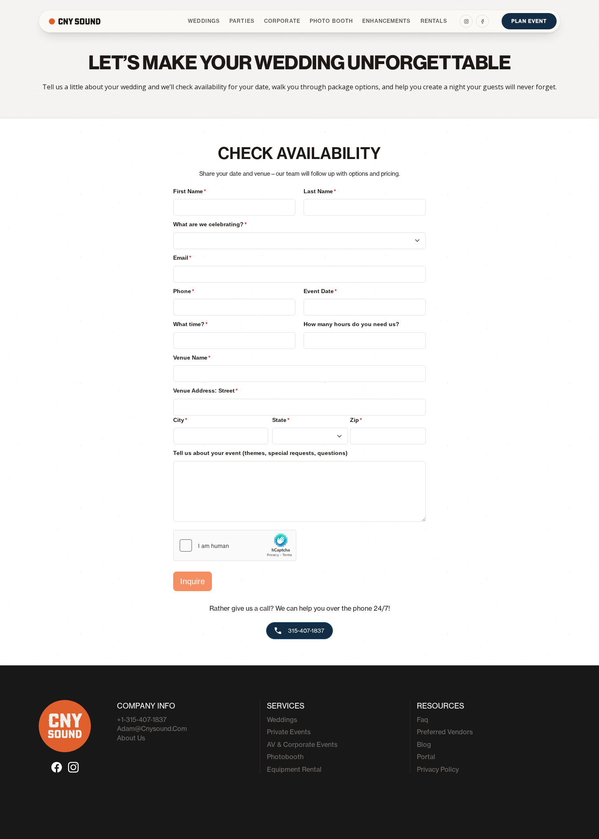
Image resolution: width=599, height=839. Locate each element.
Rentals (434, 21)
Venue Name (191, 357)
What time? (190, 324)
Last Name (320, 191)
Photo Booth (331, 21)
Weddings (204, 21)
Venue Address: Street (205, 390)
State (280, 420)
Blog (424, 744)
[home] (89, 21)
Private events (289, 732)
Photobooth (285, 757)
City (180, 420)
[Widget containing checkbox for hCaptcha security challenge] (234, 545)
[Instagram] (466, 21)
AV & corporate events (302, 744)
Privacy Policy (438, 769)
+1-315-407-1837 (142, 719)
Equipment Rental (294, 769)
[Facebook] (482, 21)
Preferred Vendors (445, 732)
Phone (183, 291)
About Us (131, 738)
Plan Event (529, 21)
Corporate (282, 21)
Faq (422, 719)
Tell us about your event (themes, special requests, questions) (260, 453)
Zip (356, 420)
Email (182, 257)
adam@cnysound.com (152, 728)
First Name (189, 191)
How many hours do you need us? (351, 324)
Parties (242, 21)
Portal (426, 757)
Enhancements (386, 21)
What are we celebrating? (210, 224)
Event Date (320, 291)
